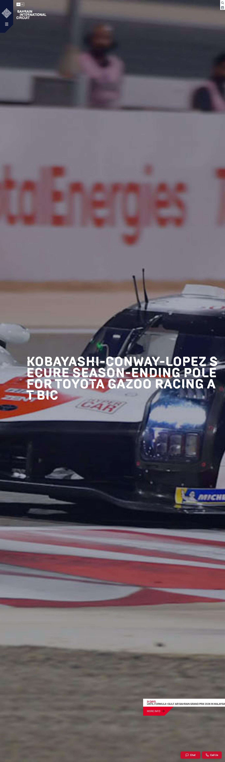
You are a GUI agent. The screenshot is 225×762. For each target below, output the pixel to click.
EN (18, 4)
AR (22, 4)
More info (153, 711)
